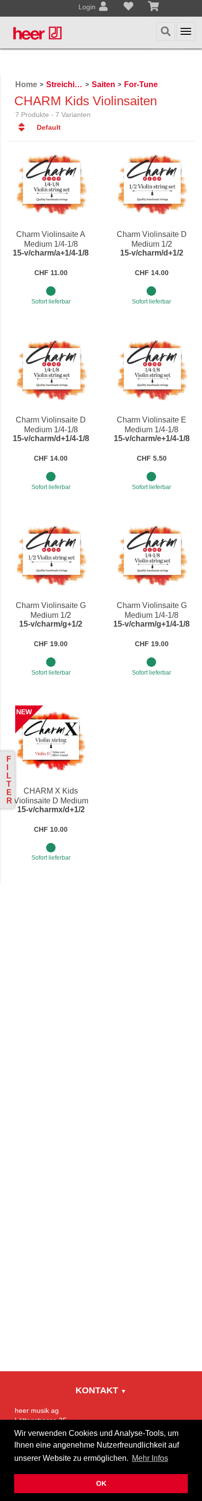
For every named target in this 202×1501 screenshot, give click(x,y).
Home (26, 84)
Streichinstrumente (64, 84)
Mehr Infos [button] (150, 1458)
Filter (9, 780)
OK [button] (101, 1483)
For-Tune (141, 84)
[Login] (103, 7)
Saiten (103, 84)
